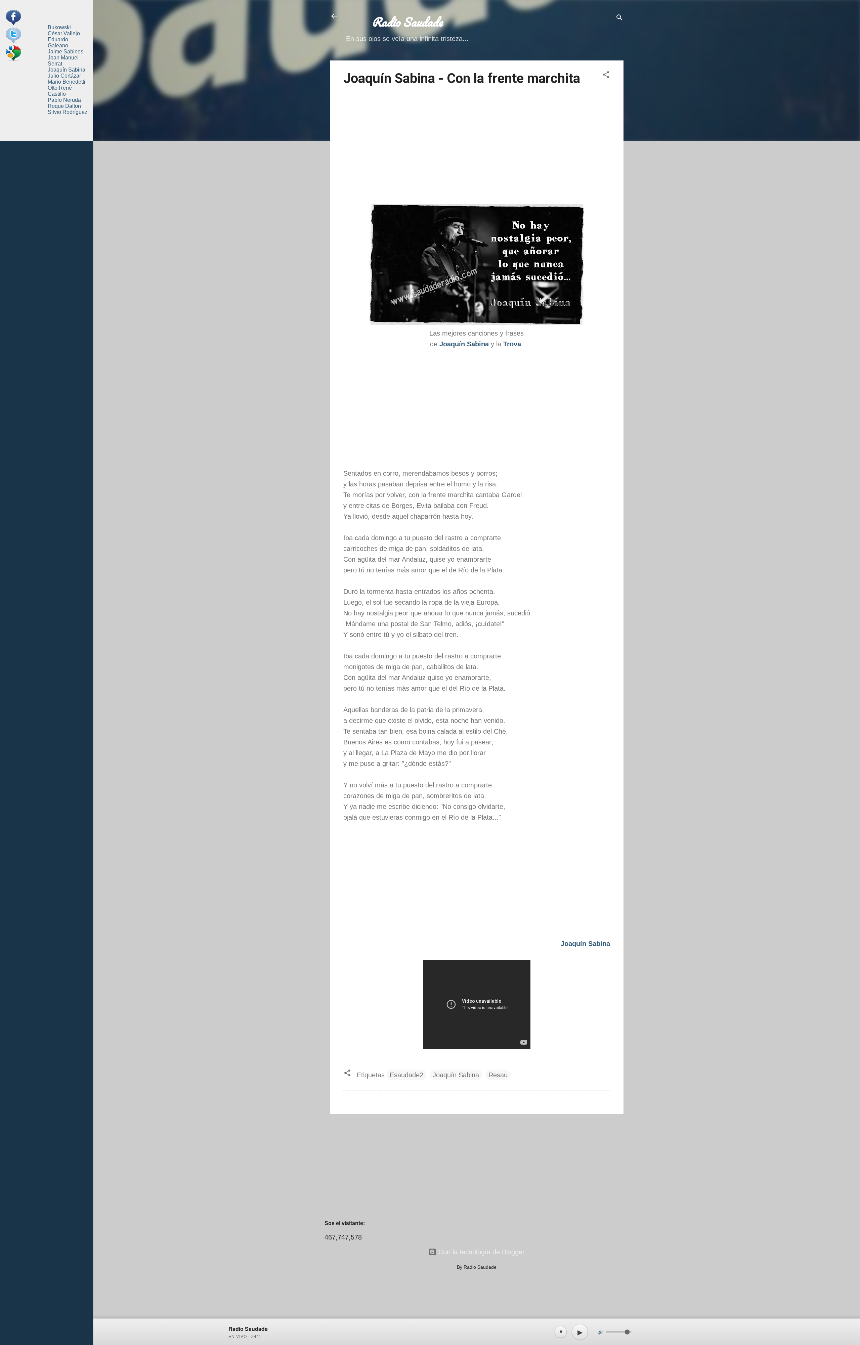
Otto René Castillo (60, 91)
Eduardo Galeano (58, 42)
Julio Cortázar (64, 76)
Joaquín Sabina (456, 1075)
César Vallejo (64, 33)
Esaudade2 (406, 1075)
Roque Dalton (64, 106)
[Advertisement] (476, 146)
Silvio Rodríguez (67, 112)
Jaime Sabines (65, 51)
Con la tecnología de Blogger (480, 1252)
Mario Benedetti (66, 82)
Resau (498, 1075)
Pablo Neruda (64, 100)
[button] (606, 75)
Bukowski (59, 27)
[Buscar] (619, 18)
